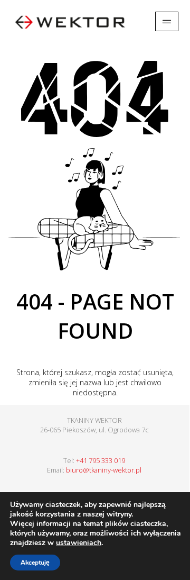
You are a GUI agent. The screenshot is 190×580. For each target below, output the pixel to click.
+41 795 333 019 (100, 460)
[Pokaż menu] (166, 21)
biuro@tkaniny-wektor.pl (103, 470)
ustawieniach (78, 543)
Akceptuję (35, 562)
